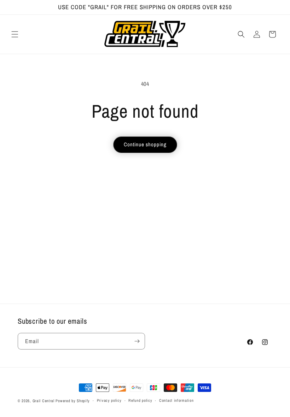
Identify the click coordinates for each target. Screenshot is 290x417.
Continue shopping (145, 144)
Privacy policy (109, 400)
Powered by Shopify (73, 400)
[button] (15, 34)
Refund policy (140, 400)
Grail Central (43, 400)
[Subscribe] (137, 341)
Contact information (176, 400)
